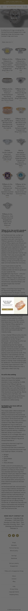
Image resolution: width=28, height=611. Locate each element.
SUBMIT (7, 309)
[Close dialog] (26, 297)
